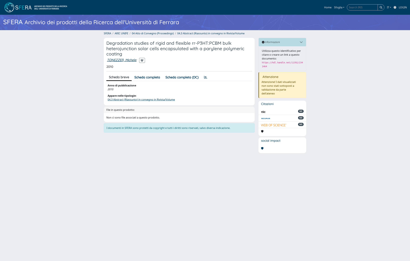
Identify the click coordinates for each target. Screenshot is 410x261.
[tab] (205, 77)
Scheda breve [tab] (119, 77)
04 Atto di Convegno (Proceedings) (153, 33)
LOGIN (403, 7)
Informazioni (272, 42)
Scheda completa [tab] (147, 77)
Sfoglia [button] (338, 7)
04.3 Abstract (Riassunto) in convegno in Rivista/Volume (211, 33)
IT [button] (388, 7)
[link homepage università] (36, 7)
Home (328, 7)
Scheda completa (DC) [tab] (182, 77)
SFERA (107, 33)
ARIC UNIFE (121, 33)
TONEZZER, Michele (121, 60)
